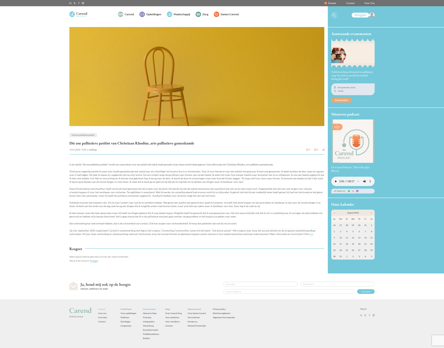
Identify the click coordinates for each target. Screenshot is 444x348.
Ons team (102, 317)
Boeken (146, 338)
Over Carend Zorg (173, 313)
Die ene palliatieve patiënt (83, 135)
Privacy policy (219, 309)
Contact (350, 3)
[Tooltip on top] (323, 150)
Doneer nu (192, 321)
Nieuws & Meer (150, 313)
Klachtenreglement (221, 313)
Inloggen (94, 260)
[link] (363, 15)
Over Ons (369, 3)
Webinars (125, 317)
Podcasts (147, 317)
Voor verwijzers (172, 321)
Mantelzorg (148, 325)
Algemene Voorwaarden (224, 317)
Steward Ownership (197, 325)
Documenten (194, 317)
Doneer (332, 3)
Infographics (149, 321)
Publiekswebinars (151, 334)
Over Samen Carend (197, 313)
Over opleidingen (128, 313)
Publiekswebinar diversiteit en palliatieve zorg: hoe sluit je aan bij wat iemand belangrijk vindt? (352, 75)
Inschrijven (365, 291)
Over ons (102, 313)
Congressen (126, 325)
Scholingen (126, 321)
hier (311, 234)
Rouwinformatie (150, 330)
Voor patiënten (172, 317)
